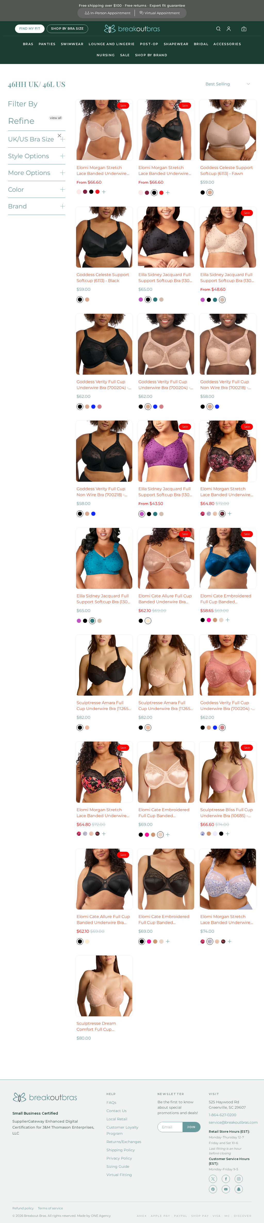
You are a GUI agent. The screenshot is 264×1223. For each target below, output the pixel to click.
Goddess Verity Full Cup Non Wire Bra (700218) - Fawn (224, 385)
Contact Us (116, 1110)
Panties (47, 44)
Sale (125, 55)
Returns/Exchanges (123, 1141)
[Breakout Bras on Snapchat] (239, 1189)
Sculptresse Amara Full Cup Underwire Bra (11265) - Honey (165, 706)
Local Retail (116, 1119)
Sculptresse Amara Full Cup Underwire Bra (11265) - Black (103, 706)
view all (55, 118)
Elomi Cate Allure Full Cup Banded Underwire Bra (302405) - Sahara (165, 599)
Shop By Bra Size (67, 28)
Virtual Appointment (162, 13)
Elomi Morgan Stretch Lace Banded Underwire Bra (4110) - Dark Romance (227, 492)
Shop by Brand (151, 55)
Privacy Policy (119, 1158)
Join (191, 1127)
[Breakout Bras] (132, 28)
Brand (17, 206)
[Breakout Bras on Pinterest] (213, 1189)
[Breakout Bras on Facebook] (226, 1179)
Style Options (28, 156)
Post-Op (149, 44)
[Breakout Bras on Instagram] (239, 1179)
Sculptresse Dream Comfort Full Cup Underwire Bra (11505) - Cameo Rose (100, 1026)
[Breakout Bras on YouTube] (226, 1189)
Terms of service (50, 1208)
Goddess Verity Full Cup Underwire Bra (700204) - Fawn (164, 385)
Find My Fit (29, 28)
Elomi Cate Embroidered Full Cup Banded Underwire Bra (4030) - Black (163, 920)
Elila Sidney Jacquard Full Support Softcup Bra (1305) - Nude (227, 278)
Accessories (227, 44)
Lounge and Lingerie (112, 44)
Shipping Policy (120, 1150)
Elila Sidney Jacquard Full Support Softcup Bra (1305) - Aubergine (165, 492)
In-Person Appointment (110, 13)
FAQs (111, 1102)
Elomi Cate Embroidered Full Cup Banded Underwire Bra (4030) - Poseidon (225, 599)
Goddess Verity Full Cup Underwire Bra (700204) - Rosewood (226, 706)
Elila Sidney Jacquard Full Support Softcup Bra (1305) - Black (165, 278)
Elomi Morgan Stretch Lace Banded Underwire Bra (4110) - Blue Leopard (225, 920)
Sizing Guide (117, 1166)
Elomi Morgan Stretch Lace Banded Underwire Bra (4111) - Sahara (102, 170)
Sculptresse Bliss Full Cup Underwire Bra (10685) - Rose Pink (226, 813)
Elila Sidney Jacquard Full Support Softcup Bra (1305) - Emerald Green (104, 599)
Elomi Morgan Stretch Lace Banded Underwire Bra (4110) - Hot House (102, 813)
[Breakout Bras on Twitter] (213, 1179)
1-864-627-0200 (222, 1115)
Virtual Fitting (119, 1174)
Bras (28, 44)
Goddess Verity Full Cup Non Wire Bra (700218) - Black (101, 492)
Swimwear (72, 44)
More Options (29, 172)
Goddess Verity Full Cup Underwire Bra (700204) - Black (102, 385)
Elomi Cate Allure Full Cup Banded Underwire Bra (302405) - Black (103, 920)
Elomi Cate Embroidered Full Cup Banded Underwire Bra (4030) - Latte (163, 813)
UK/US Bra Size (31, 139)
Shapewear (176, 44)
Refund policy (23, 1208)
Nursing (106, 55)
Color (16, 189)
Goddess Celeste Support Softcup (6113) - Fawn (226, 170)
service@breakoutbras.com (233, 1122)
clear (60, 136)
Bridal (201, 44)
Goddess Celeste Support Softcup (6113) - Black (103, 277)
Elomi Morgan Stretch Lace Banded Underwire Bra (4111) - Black (163, 170)
